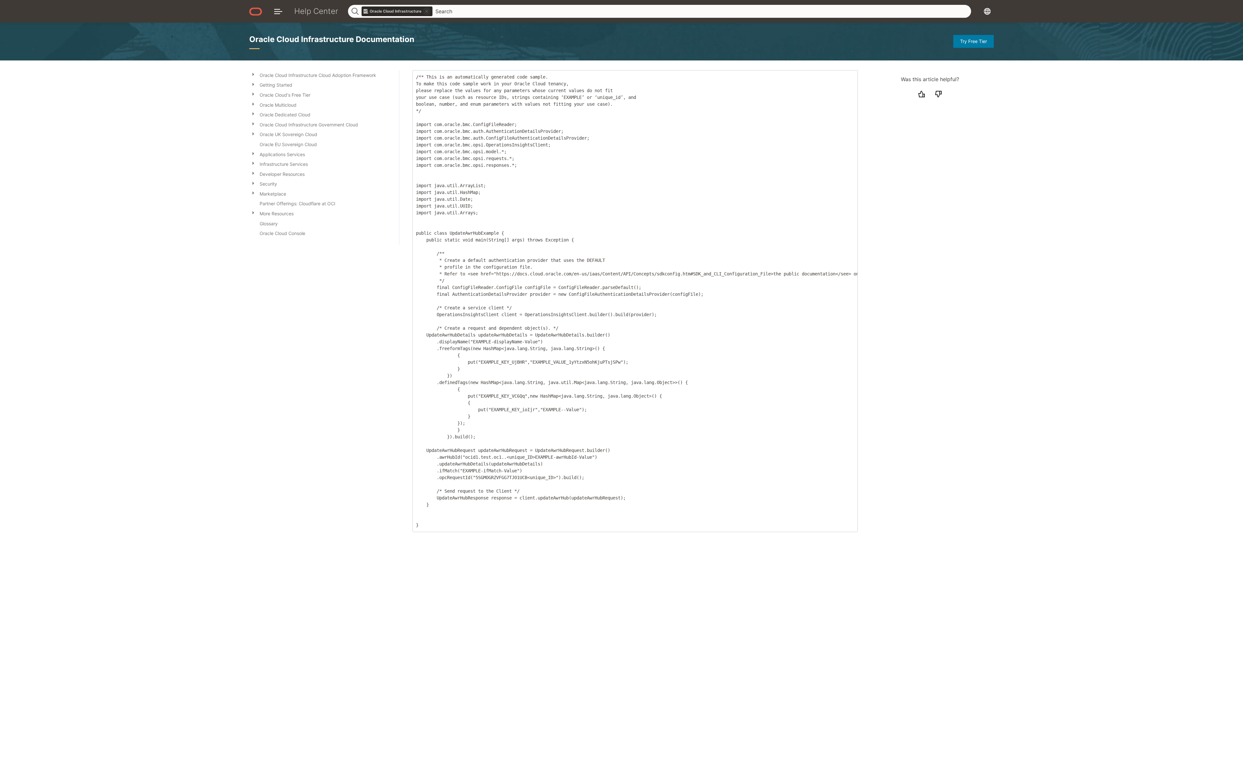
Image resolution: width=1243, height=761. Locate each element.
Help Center (316, 11)
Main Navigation (278, 11)
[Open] (253, 74)
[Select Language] (987, 11)
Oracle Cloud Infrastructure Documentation (331, 39)
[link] (397, 11)
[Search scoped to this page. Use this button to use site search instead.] (427, 11)
